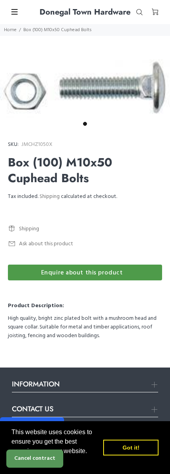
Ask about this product (46, 243)
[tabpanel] (85, 89)
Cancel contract (34, 458)
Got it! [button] (131, 447)
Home (10, 30)
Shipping (50, 196)
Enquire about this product (82, 273)
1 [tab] (85, 124)
